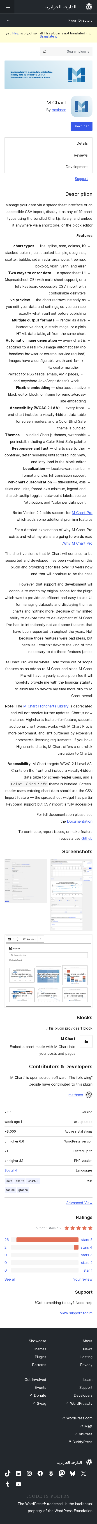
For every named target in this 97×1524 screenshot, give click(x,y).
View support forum (76, 1313)
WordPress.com (77, 1418)
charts (20, 1181)
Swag (39, 1403)
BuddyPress (80, 1442)
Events (40, 1387)
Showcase (37, 1341)
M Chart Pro (82, 512)
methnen (59, 110)
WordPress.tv (79, 1403)
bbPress (83, 1434)
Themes (39, 1349)
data (9, 1181)
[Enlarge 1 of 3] (86, 865)
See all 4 (11, 1170)
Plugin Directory (80, 20)
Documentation (79, 821)
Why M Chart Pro (77, 543)
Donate (37, 1395)
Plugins (40, 1357)
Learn (87, 1379)
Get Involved (35, 1379)
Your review (82, 1279)
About (87, 1341)
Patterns (39, 1364)
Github (86, 838)
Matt (86, 1426)
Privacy (86, 1364)
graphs (23, 1190)
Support (81, 178)
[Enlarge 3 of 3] (86, 940)
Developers (83, 1395)
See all (10, 1279)
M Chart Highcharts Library (46, 706)
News (87, 1349)
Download (82, 126)
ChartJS (33, 1181)
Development (77, 166)
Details (82, 143)
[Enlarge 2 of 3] (40, 865)
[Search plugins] (44, 51)
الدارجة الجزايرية (69, 1462)
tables (10, 1190)
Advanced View (79, 1203)
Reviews (81, 155)
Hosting (86, 1357)
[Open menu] (7, 6)
